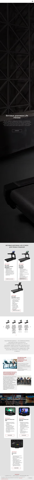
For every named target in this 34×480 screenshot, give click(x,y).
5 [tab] (18, 335)
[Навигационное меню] (32, 1)
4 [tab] (17, 335)
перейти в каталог (16, 310)
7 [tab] (20, 335)
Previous (3, 326)
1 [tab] (14, 335)
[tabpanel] (8, 327)
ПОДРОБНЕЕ (10, 435)
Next (30, 326)
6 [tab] (19, 335)
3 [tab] (16, 335)
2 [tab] (15, 335)
